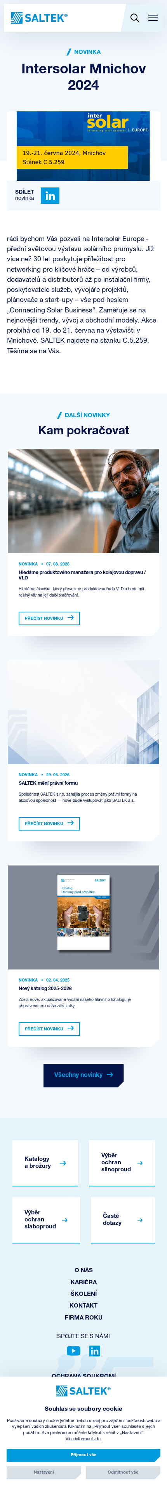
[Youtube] (73, 1351)
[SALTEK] (38, 18)
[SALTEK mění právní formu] (83, 712)
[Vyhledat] (135, 18)
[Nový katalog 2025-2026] (83, 917)
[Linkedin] (50, 195)
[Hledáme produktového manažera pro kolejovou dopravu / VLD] (83, 501)
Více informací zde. (84, 1439)
